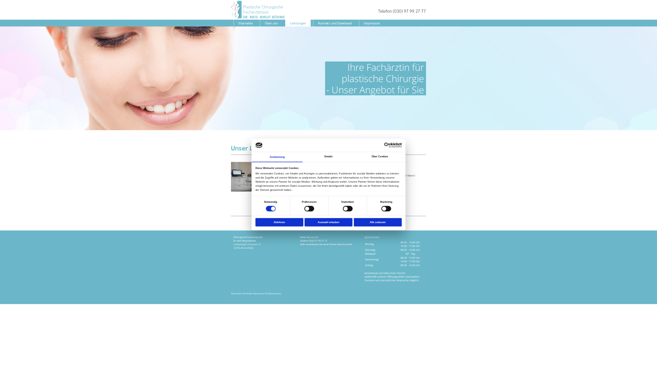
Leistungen (298, 23)
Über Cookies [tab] (380, 156)
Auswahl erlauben (328, 222)
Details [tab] (328, 156)
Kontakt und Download (335, 23)
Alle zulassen (378, 222)
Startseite (245, 23)
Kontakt (247, 293)
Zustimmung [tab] (277, 156)
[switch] (309, 208)
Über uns (271, 23)
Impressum (372, 23)
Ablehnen (279, 222)
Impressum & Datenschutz (267, 293)
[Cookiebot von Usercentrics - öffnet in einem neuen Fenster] (387, 145)
